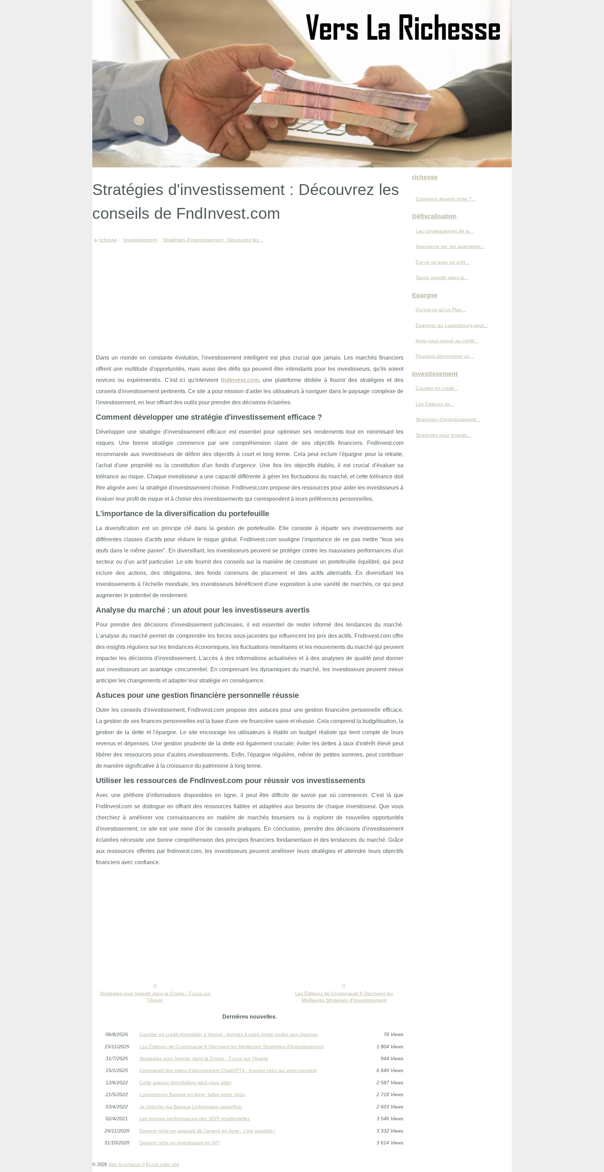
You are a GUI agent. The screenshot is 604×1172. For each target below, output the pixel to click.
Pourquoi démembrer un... (445, 356)
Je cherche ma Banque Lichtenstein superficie (191, 1106)
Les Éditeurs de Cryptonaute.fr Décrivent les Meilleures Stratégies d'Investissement (344, 997)
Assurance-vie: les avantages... (450, 246)
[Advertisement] (249, 296)
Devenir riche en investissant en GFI (179, 1142)
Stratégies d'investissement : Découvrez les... (213, 240)
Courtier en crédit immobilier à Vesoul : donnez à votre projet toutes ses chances (228, 1034)
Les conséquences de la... (445, 231)
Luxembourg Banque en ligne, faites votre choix (192, 1094)
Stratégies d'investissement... (448, 419)
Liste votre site (164, 1164)
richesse (108, 240)
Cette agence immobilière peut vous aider (185, 1082)
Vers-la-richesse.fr (126, 1164)
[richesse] (302, 83)
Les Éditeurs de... (435, 404)
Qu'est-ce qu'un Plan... (441, 309)
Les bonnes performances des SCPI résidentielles (194, 1118)
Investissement (140, 240)
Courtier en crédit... (437, 388)
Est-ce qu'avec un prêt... (442, 262)
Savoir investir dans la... (442, 277)
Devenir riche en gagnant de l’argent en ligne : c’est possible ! (207, 1130)
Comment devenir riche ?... (446, 199)
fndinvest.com (240, 380)
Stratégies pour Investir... (443, 435)
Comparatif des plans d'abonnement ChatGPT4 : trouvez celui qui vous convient (228, 1070)
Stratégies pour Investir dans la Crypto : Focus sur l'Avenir (155, 997)
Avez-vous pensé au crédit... (447, 340)
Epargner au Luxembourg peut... (452, 325)
